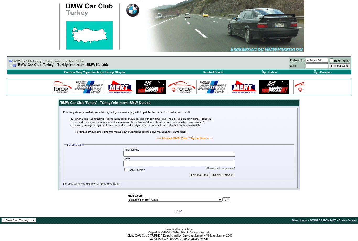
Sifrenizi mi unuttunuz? (220, 168)
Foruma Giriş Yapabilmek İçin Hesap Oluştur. (91, 183)
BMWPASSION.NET (323, 220)
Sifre (293, 65)
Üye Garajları (323, 72)
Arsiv (342, 220)
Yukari (352, 220)
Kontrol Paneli (213, 72)
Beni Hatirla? (342, 60)
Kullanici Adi (297, 60)
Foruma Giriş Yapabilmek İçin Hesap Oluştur (94, 72)
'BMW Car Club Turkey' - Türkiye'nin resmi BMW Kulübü (48, 61)
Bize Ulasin (299, 220)
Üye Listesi (269, 72)
